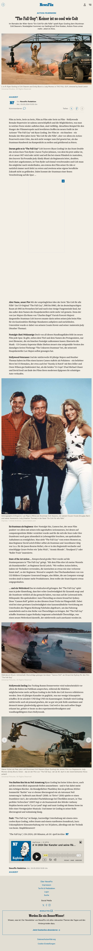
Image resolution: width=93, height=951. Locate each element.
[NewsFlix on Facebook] (46, 905)
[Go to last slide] (4, 740)
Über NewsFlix (46, 882)
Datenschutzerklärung (46, 939)
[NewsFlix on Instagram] (49, 905)
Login (46, 892)
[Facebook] (77, 108)
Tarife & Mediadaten (46, 888)
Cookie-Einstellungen (46, 944)
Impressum (46, 885)
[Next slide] (88, 740)
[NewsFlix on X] (43, 905)
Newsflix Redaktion (17, 868)
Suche (46, 895)
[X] (71, 108)
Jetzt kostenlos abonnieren (45, 930)
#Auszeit (13, 97)
